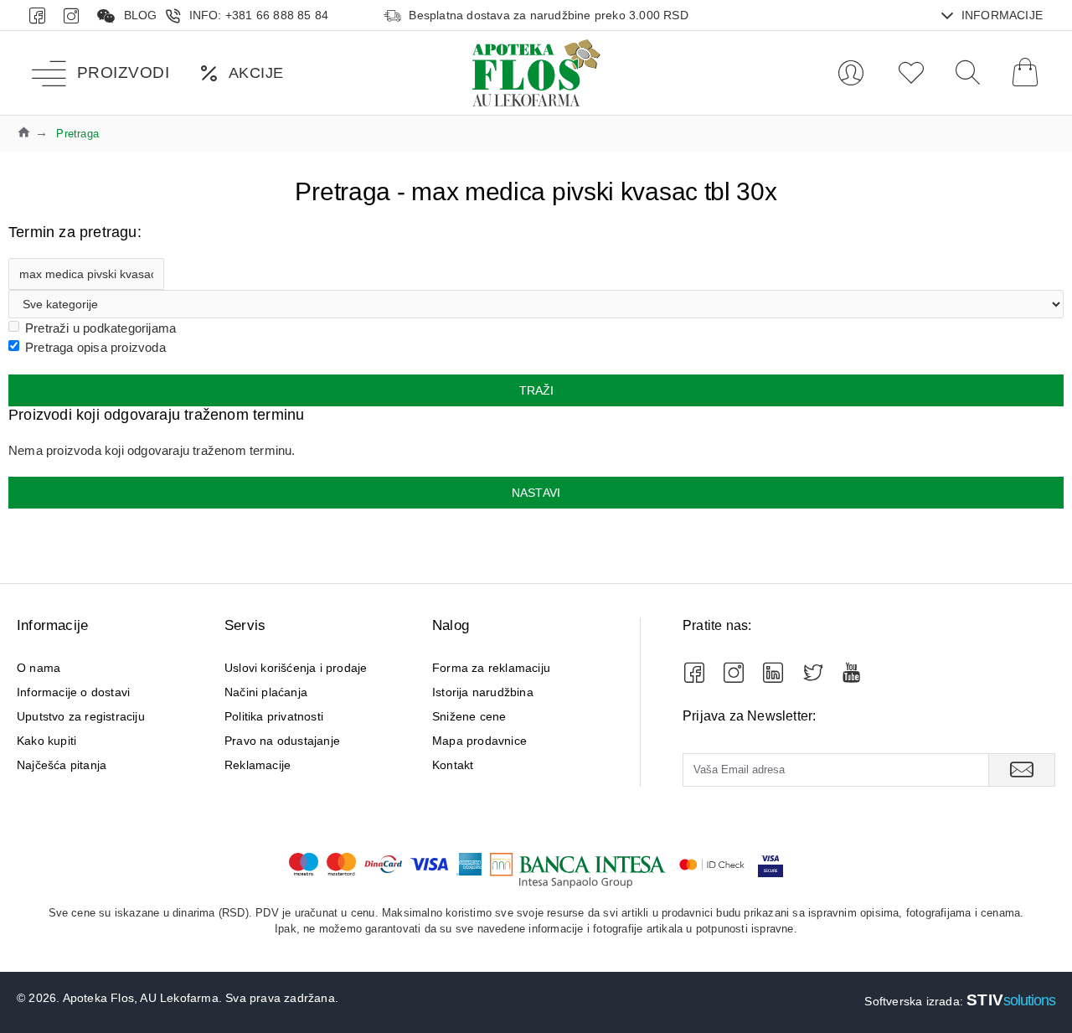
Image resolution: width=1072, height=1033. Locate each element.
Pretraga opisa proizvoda (95, 347)
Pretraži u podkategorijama (100, 328)
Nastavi (536, 492)
